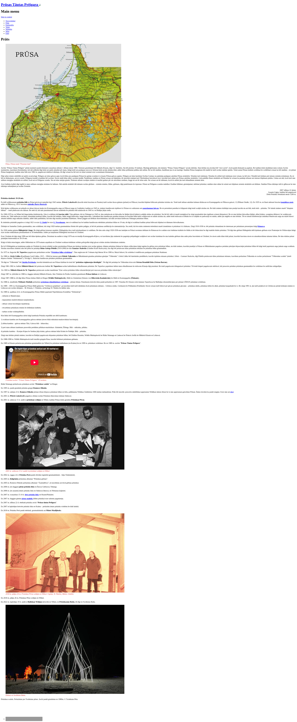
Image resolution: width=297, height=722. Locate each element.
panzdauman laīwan (151, 208)
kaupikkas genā (287, 202)
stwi (231, 392)
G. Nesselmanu (59, 222)
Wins (7, 31)
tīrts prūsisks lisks (32, 495)
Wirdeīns (9, 29)
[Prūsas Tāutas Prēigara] (40, 4)
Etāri (7, 33)
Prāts (7, 23)
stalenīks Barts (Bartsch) (37, 204)
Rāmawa (261, 226)
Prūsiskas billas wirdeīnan (62, 252)
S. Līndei (43, 222)
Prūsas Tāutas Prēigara (20, 4)
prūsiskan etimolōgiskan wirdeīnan (54, 282)
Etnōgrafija (10, 25)
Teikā (8, 27)
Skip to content (6, 17)
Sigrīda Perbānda (29, 262)
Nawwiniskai (10, 21)
